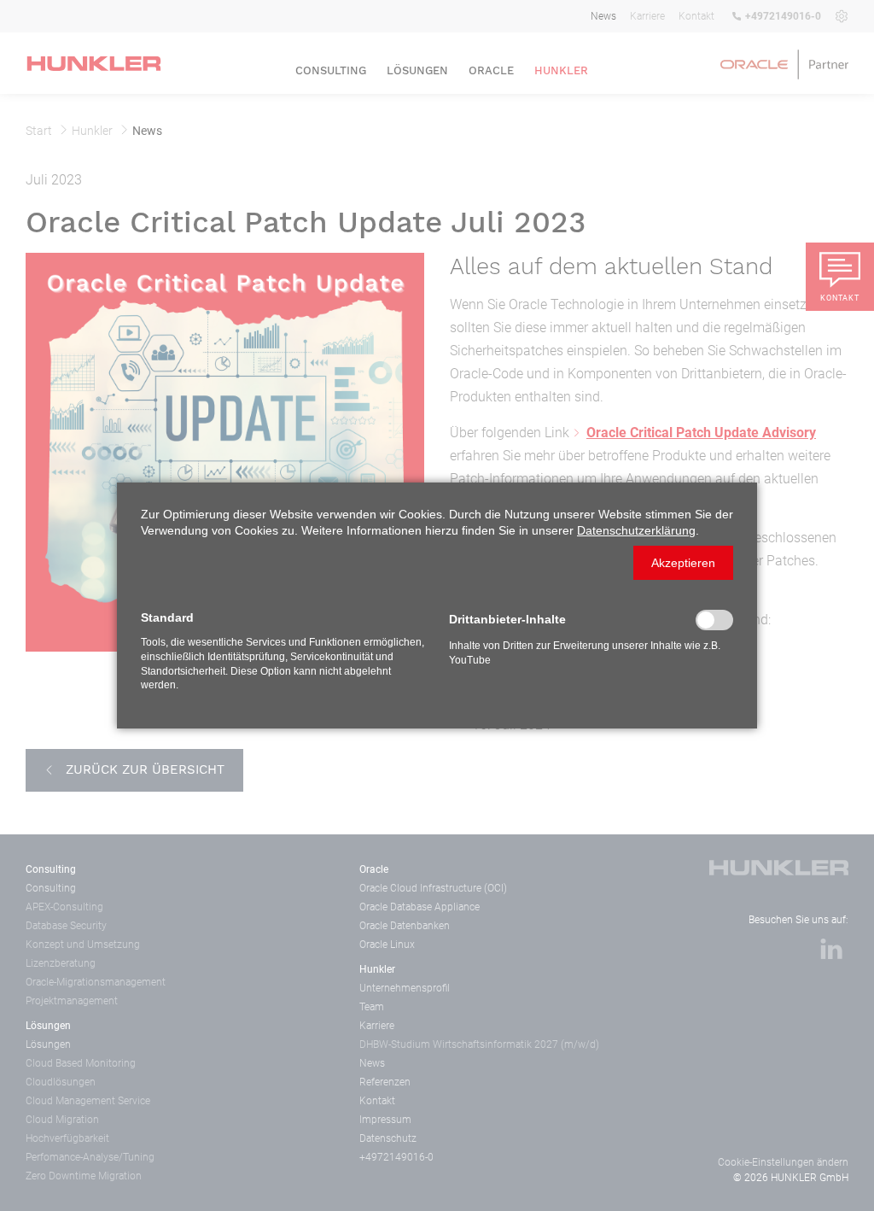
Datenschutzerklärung (636, 530)
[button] (683, 563)
